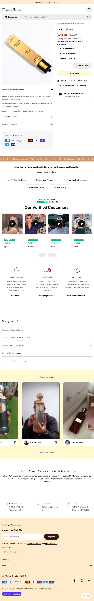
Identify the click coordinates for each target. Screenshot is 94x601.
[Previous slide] (42, 255)
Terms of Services (34, 543)
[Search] (88, 17)
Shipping (60, 39)
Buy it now (74, 73)
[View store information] (88, 95)
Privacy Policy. (51, 543)
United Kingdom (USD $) (15, 576)
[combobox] (47, 17)
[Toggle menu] (3, 9)
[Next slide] (52, 255)
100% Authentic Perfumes (39, 589)
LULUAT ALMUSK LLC (18, 589)
